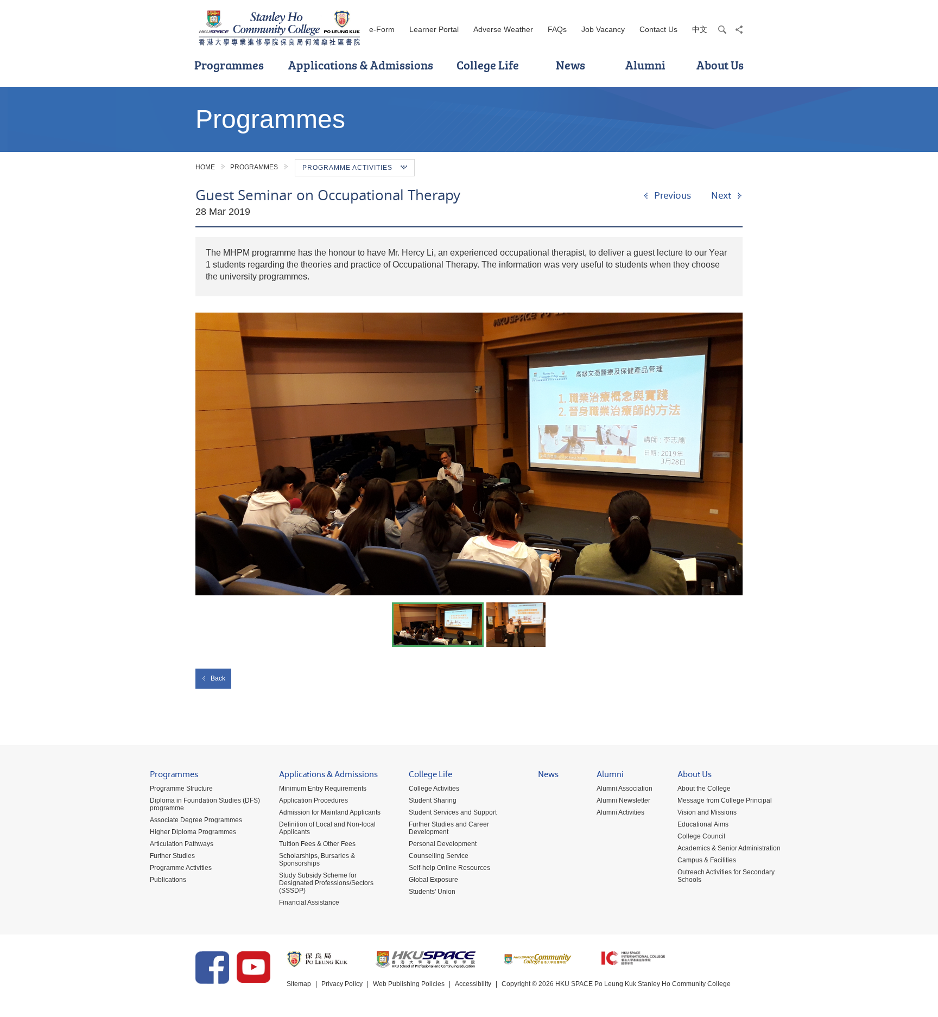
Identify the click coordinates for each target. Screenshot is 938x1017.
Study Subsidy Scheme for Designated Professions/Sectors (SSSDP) (326, 883)
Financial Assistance (309, 902)
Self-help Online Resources (449, 868)
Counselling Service (438, 856)
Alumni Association (624, 788)
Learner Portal (434, 29)
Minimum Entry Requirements (322, 788)
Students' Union (432, 891)
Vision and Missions (707, 812)
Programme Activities (181, 868)
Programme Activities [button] (347, 167)
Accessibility (473, 984)
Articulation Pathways (181, 844)
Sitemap (299, 984)
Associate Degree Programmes (196, 820)
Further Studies (172, 856)
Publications (168, 879)
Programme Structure (181, 788)
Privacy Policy (342, 984)
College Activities (434, 788)
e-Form (382, 29)
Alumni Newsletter (623, 800)
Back (218, 678)
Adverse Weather (503, 29)
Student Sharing (433, 800)
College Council (701, 836)
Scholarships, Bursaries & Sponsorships (317, 859)
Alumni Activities (620, 812)
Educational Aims (702, 824)
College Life (488, 64)
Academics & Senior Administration (729, 848)
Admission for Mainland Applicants (330, 812)
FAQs (557, 29)
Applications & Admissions (360, 64)
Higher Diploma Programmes (193, 832)
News (570, 64)
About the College (704, 788)
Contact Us (658, 29)
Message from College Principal (724, 800)
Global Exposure (433, 879)
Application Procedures (313, 800)
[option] (469, 454)
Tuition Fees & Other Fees (317, 844)
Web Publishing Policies (409, 984)
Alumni (645, 64)
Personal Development (443, 844)
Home (205, 167)
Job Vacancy (603, 29)
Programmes (229, 64)
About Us (720, 64)
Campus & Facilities (706, 860)
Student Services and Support (453, 812)
